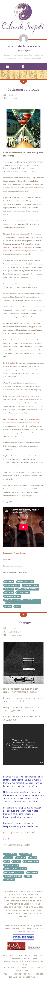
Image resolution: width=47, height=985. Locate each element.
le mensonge (23, 592)
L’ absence (24, 623)
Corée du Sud (10, 363)
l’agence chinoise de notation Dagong (16, 251)
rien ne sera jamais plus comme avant (19, 601)
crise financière (25, 581)
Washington (23, 188)
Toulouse (9, 880)
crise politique (31, 585)
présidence (34, 419)
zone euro (24, 466)
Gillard (30, 396)
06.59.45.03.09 (11, 854)
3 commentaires (14, 635)
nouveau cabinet (13, 876)
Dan (7, 861)
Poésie (29, 876)
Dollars (9, 589)
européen (15, 350)
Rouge (5, 553)
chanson (9, 581)
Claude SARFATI (13, 98)
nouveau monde (12, 596)
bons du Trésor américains (19, 237)
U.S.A (18, 606)
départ (17, 861)
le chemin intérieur (14, 872)
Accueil (40, 925)
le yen (38, 333)
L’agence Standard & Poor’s (13, 197)
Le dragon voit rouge (24, 90)
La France (6, 340)
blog (18, 977)
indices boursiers (19, 456)
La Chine (6, 221)
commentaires (30, 977)
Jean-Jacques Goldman (18, 553)
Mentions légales (24, 932)
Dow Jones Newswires (30, 317)
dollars (36, 330)
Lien (9, 559)
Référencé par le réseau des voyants (24, 929)
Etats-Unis (38, 221)
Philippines (11, 419)
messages (32, 872)
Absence (9, 858)
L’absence (29, 832)
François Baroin (31, 346)
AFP (5, 346)
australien (21, 396)
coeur (33, 858)
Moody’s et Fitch (30, 403)
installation (11, 865)
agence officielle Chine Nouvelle (16, 247)
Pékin (37, 184)
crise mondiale (12, 585)
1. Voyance (26, 854)
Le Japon (6, 294)
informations (31, 861)
